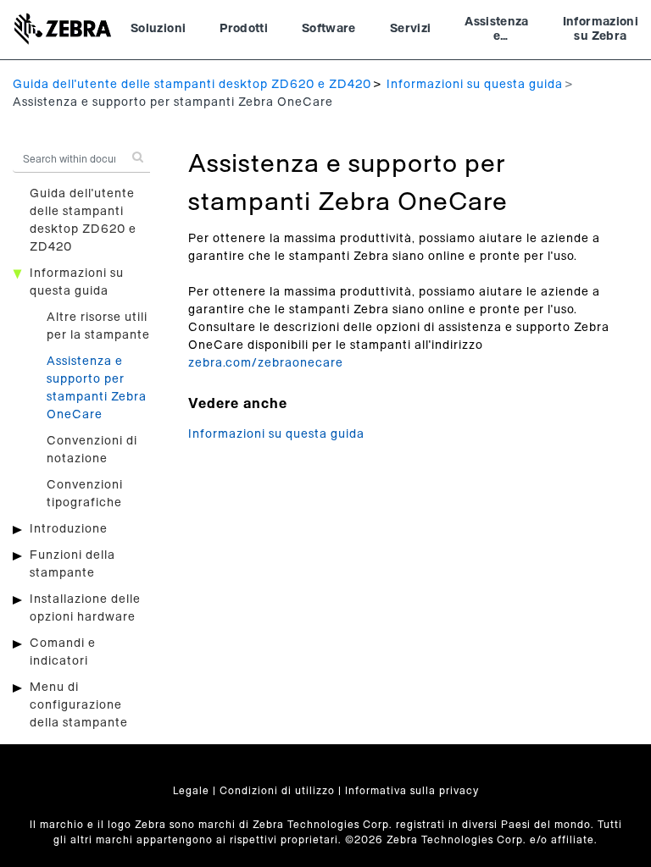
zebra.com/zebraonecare (265, 363)
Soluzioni (158, 29)
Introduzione (69, 529)
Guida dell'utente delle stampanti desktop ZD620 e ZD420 (192, 85)
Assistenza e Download (497, 31)
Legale (191, 791)
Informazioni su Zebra (600, 29)
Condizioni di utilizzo (277, 791)
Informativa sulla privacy (412, 791)
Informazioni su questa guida (475, 85)
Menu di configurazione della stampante (79, 705)
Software (329, 29)
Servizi (410, 29)
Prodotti (244, 29)
